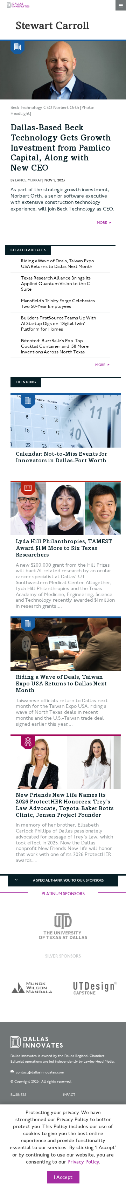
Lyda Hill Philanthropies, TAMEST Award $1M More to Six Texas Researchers (64, 548)
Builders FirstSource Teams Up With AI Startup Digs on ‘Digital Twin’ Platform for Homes (58, 323)
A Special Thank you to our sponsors (68, 880)
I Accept (63, 1177)
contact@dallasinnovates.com (40, 1072)
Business (18, 1095)
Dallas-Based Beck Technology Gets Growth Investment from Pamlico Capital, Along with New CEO (60, 148)
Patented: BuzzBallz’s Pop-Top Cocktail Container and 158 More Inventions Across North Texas (55, 346)
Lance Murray (28, 180)
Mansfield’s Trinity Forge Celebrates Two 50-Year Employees (58, 303)
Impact (69, 1095)
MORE (102, 223)
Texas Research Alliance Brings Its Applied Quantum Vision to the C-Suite (56, 283)
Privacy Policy (83, 1162)
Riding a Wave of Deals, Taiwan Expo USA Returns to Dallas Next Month (57, 263)
